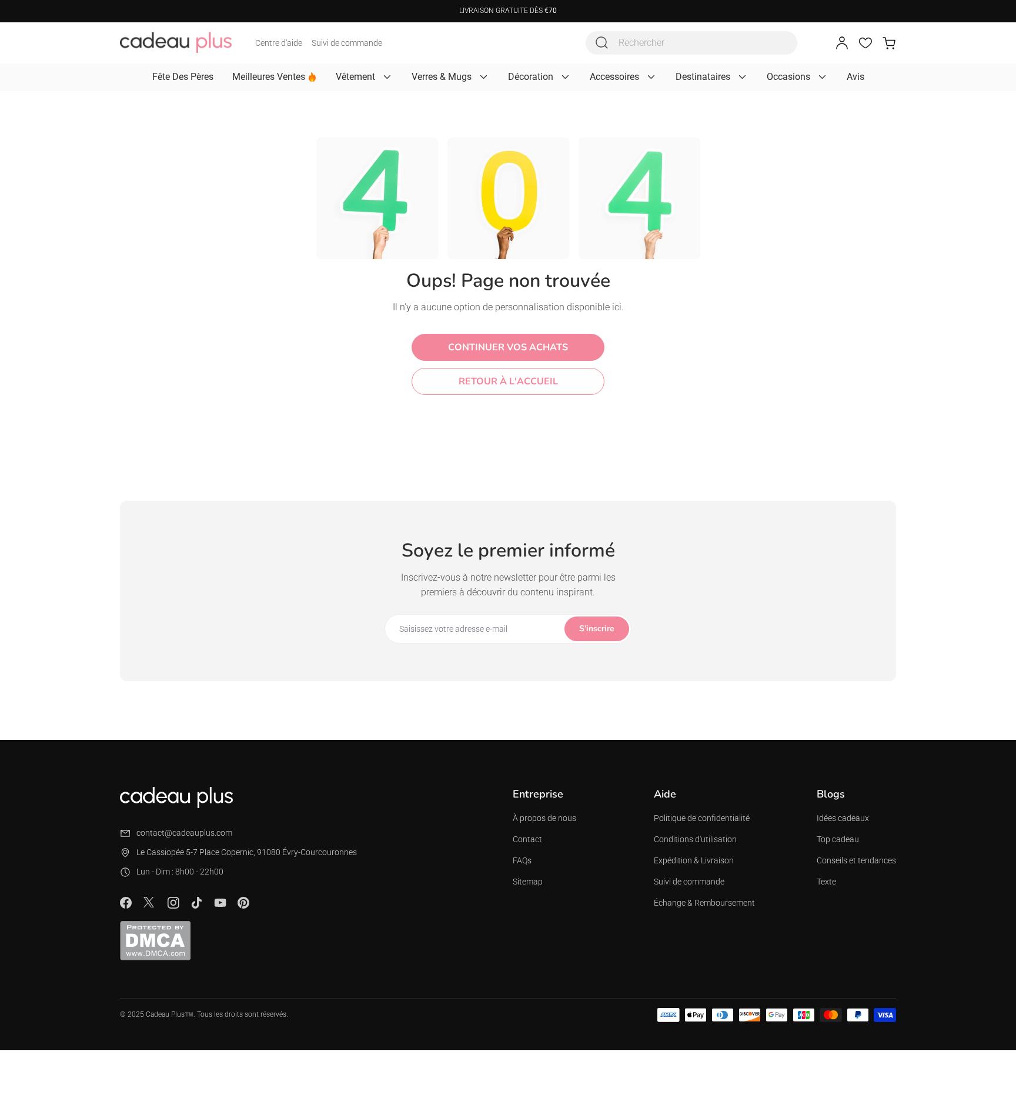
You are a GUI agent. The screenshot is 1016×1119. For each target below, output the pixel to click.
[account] (842, 43)
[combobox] (691, 43)
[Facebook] (126, 903)
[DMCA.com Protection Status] (155, 940)
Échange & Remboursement (704, 902)
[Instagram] (173, 903)
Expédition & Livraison (694, 860)
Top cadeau (838, 839)
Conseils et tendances (856, 860)
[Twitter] (149, 902)
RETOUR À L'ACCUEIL (508, 381)
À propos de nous (544, 818)
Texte (826, 881)
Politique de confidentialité (702, 818)
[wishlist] (865, 43)
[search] (602, 43)
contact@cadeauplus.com (184, 832)
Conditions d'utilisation (695, 839)
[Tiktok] (196, 903)
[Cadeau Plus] (176, 42)
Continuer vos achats (508, 347)
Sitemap (528, 881)
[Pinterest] (243, 903)
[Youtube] (220, 903)
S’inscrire (596, 628)
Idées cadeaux (843, 818)
